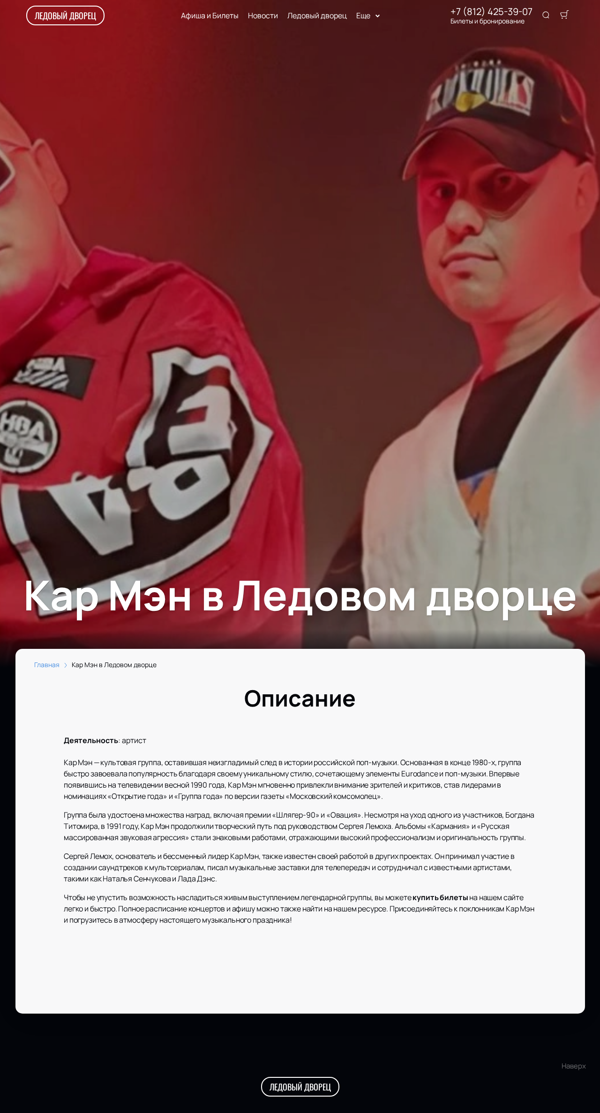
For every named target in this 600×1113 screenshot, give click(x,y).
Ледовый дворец (317, 15)
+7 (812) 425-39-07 (491, 11)
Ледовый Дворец (65, 15)
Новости (263, 15)
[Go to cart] (564, 15)
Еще (363, 15)
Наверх (574, 1066)
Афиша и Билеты (210, 15)
